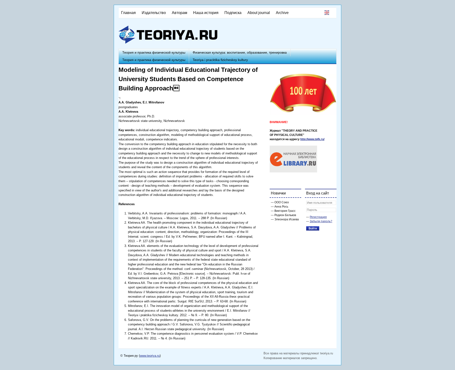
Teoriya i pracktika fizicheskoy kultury (220, 60)
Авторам (179, 13)
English (326, 12)
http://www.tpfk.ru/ (312, 139)
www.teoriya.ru (150, 355)
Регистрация (318, 217)
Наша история (205, 13)
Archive (282, 13)
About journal (258, 13)
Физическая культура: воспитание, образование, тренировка (240, 52)
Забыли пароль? (321, 221)
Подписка (232, 13)
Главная (128, 13)
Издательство (154, 13)
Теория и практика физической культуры (153, 52)
